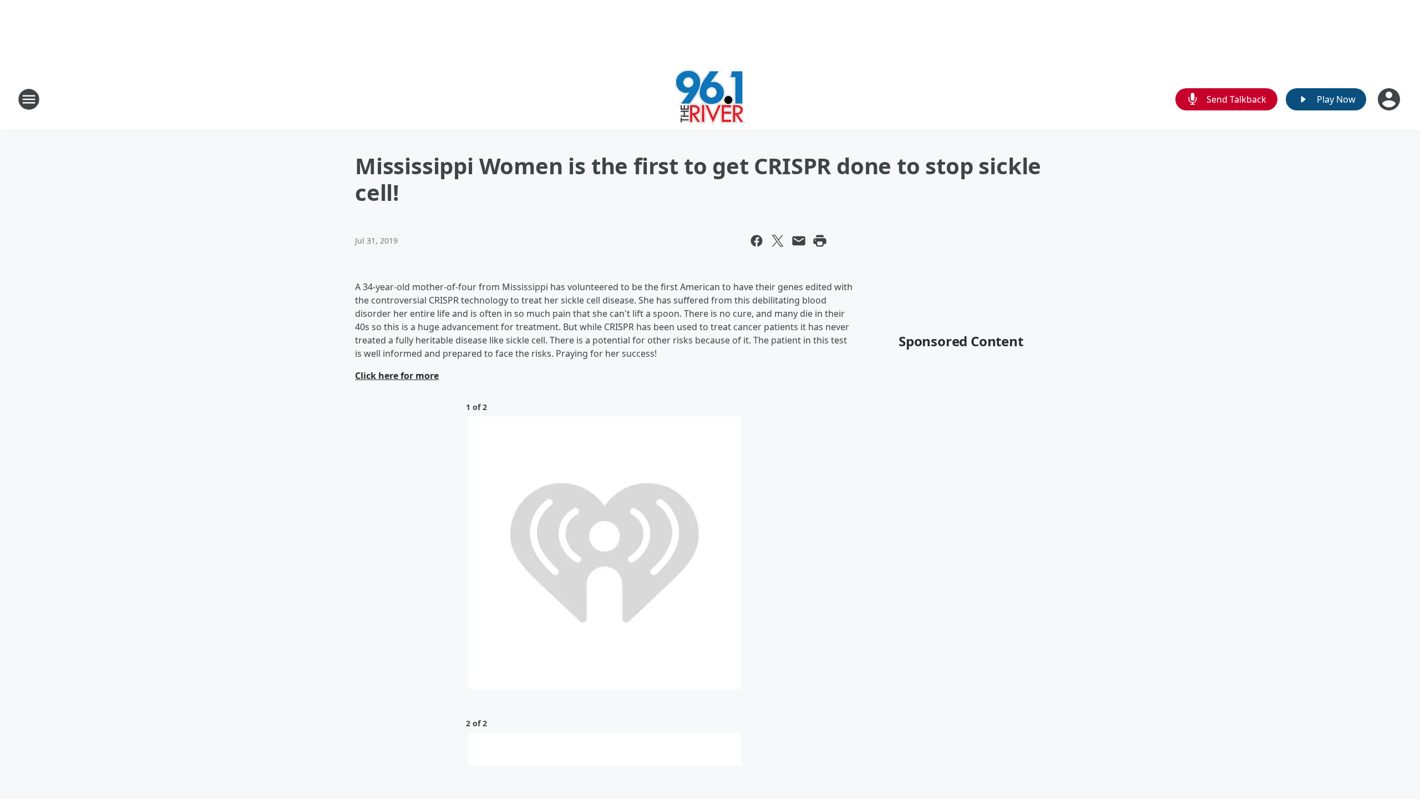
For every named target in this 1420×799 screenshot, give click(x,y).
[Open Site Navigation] (29, 99)
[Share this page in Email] (799, 241)
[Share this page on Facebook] (756, 241)
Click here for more (397, 376)
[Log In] (1390, 99)
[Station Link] (710, 99)
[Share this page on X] (777, 241)
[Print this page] (820, 241)
